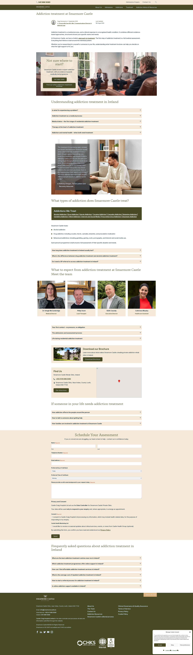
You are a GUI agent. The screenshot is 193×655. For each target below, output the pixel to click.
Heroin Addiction (86, 214)
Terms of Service (124, 609)
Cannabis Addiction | (115, 214)
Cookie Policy (168, 650)
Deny (172, 645)
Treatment (129, 7)
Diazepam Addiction (129, 217)
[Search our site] (156, 2)
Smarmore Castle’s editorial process (100, 617)
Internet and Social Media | (91, 217)
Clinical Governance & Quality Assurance (133, 606)
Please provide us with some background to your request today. (73, 482)
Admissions (109, 7)
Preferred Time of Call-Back (59, 475)
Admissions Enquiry (133, 2)
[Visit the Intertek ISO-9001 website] (107, 648)
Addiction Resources (94, 614)
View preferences (185, 645)
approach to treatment (86, 38)
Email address (58, 460)
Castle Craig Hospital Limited (45, 618)
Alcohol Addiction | (61, 214)
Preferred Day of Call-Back (59, 468)
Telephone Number (59, 453)
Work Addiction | (75, 217)
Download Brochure (92, 359)
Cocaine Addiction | (100, 214)
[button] (190, 632)
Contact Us (147, 2)
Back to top (151, 595)
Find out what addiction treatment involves (59, 85)
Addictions (119, 7)
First (52, 449)
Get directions (61, 390)
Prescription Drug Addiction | (111, 217)
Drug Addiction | (74, 214)
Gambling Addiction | (61, 217)
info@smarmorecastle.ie (48, 610)
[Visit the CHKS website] (86, 645)
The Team (91, 609)
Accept (160, 645)
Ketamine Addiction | (130, 214)
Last (98, 449)
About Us (98, 7)
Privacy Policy (175, 650)
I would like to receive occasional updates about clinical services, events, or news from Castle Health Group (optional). (93, 526)
